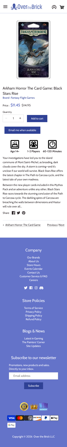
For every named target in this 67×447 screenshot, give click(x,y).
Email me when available (22, 130)
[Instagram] (36, 287)
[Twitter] (26, 287)
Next (61, 225)
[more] (20, 118)
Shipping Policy (33, 315)
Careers (33, 280)
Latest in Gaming (33, 338)
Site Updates (33, 346)
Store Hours (33, 265)
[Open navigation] (5, 6)
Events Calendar (33, 268)
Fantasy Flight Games (23, 97)
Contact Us (33, 272)
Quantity (7, 111)
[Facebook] (31, 287)
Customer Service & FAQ (33, 276)
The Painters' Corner (33, 342)
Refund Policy (33, 319)
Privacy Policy (33, 311)
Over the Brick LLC (44, 436)
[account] (55, 7)
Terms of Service (33, 308)
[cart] (62, 7)
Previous (52, 225)
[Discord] (41, 287)
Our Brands (33, 257)
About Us (33, 261)
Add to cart (37, 118)
